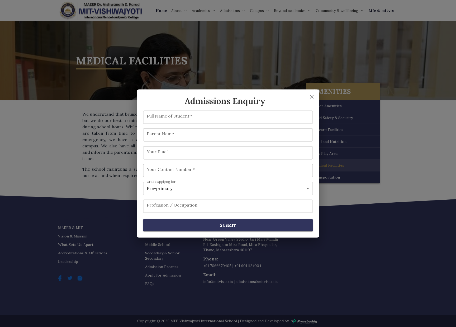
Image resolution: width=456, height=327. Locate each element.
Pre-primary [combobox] (159, 188)
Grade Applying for (161, 182)
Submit (228, 225)
